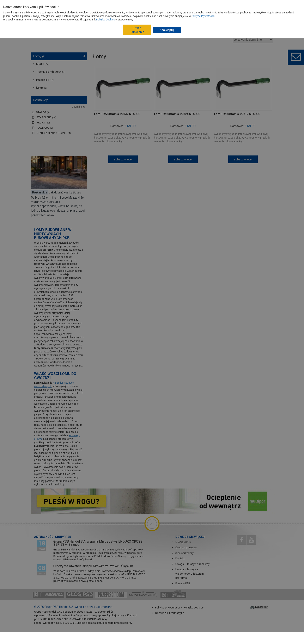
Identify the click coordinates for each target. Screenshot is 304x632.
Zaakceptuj (167, 30)
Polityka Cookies (105, 19)
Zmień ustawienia (137, 30)
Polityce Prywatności (203, 16)
